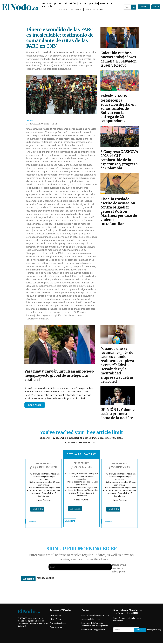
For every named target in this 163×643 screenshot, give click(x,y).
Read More (34, 404)
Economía (76, 9)
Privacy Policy (55, 619)
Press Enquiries (56, 627)
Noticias (46, 3)
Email (116, 625)
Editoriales (70, 3)
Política (63, 9)
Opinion (57, 3)
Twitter (82, 3)
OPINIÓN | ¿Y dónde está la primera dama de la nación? (117, 413)
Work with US (55, 615)
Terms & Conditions (58, 623)
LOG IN (94, 442)
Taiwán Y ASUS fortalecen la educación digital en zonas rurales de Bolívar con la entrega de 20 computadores (118, 108)
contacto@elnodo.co (91, 619)
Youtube (93, 3)
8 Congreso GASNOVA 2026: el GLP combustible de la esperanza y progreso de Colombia (119, 160)
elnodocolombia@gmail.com (94, 629)
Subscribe (28, 578)
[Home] (39, 7)
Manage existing (45, 578)
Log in (156, 7)
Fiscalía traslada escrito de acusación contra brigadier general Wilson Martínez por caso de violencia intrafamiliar (118, 211)
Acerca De (47, 6)
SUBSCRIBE (37, 509)
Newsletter (105, 3)
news (29, 120)
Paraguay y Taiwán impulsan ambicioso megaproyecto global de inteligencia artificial (59, 375)
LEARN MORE (32, 521)
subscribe (143, 7)
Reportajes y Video (94, 9)
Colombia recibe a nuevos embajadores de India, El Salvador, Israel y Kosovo (118, 59)
